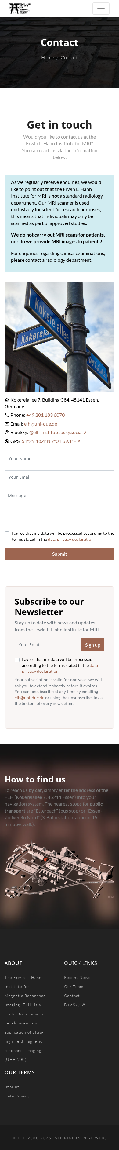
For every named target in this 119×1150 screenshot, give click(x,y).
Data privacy (17, 1095)
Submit (59, 554)
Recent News (77, 977)
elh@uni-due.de (40, 424)
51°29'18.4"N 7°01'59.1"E (49, 441)
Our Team (73, 986)
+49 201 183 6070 (45, 415)
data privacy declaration (71, 539)
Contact (72, 995)
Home (47, 57)
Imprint (12, 1086)
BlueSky (72, 1004)
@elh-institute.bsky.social (56, 432)
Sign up (92, 645)
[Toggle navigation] (101, 8)
